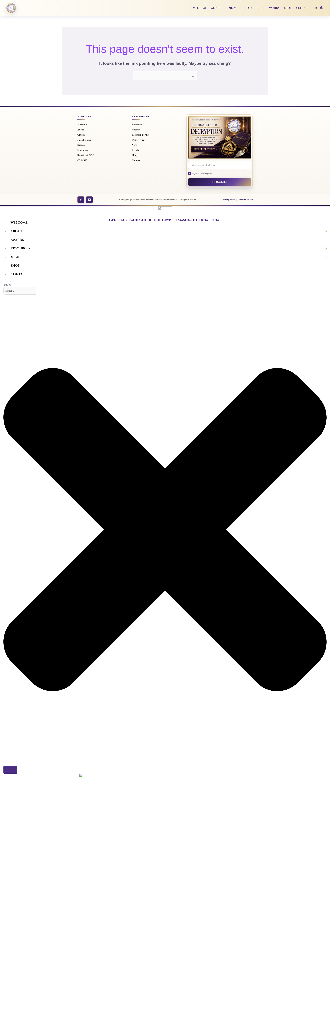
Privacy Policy (229, 199)
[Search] (10, 770)
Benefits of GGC (85, 155)
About (80, 129)
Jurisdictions (84, 140)
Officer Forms (139, 140)
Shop (134, 155)
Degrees (81, 145)
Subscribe (219, 182)
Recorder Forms (140, 134)
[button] (222, 8)
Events (135, 150)
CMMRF (82, 160)
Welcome (82, 124)
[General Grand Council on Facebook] (80, 199)
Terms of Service (245, 199)
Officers (81, 134)
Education (82, 150)
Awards (136, 129)
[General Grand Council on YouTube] (89, 199)
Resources (137, 124)
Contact (136, 160)
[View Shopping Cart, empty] (322, 8)
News (134, 145)
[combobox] (19, 291)
